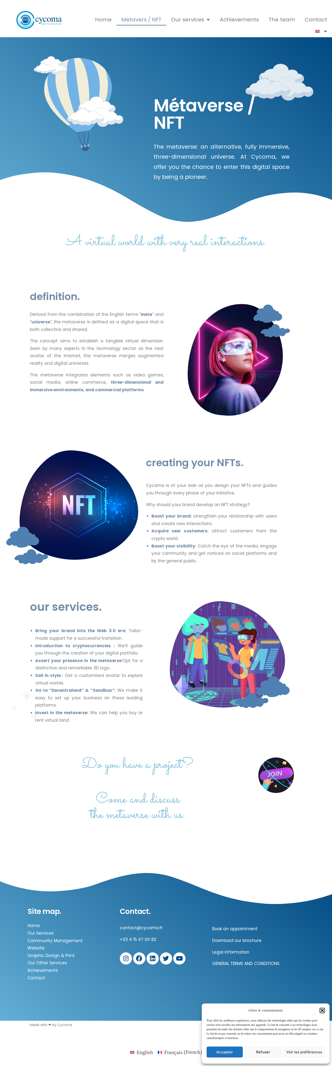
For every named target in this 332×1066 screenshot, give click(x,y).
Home (103, 19)
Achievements (239, 19)
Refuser (263, 1052)
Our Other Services (47, 963)
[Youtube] (179, 958)
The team (282, 19)
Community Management (55, 941)
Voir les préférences (304, 1052)
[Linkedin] (153, 958)
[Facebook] (139, 958)
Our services (187, 19)
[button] (322, 1010)
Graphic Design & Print (51, 955)
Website (35, 948)
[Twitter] (166, 958)
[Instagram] (126, 958)
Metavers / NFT (141, 19)
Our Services (40, 933)
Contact (316, 19)
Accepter (224, 1052)
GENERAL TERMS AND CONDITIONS (246, 963)
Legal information (230, 952)
